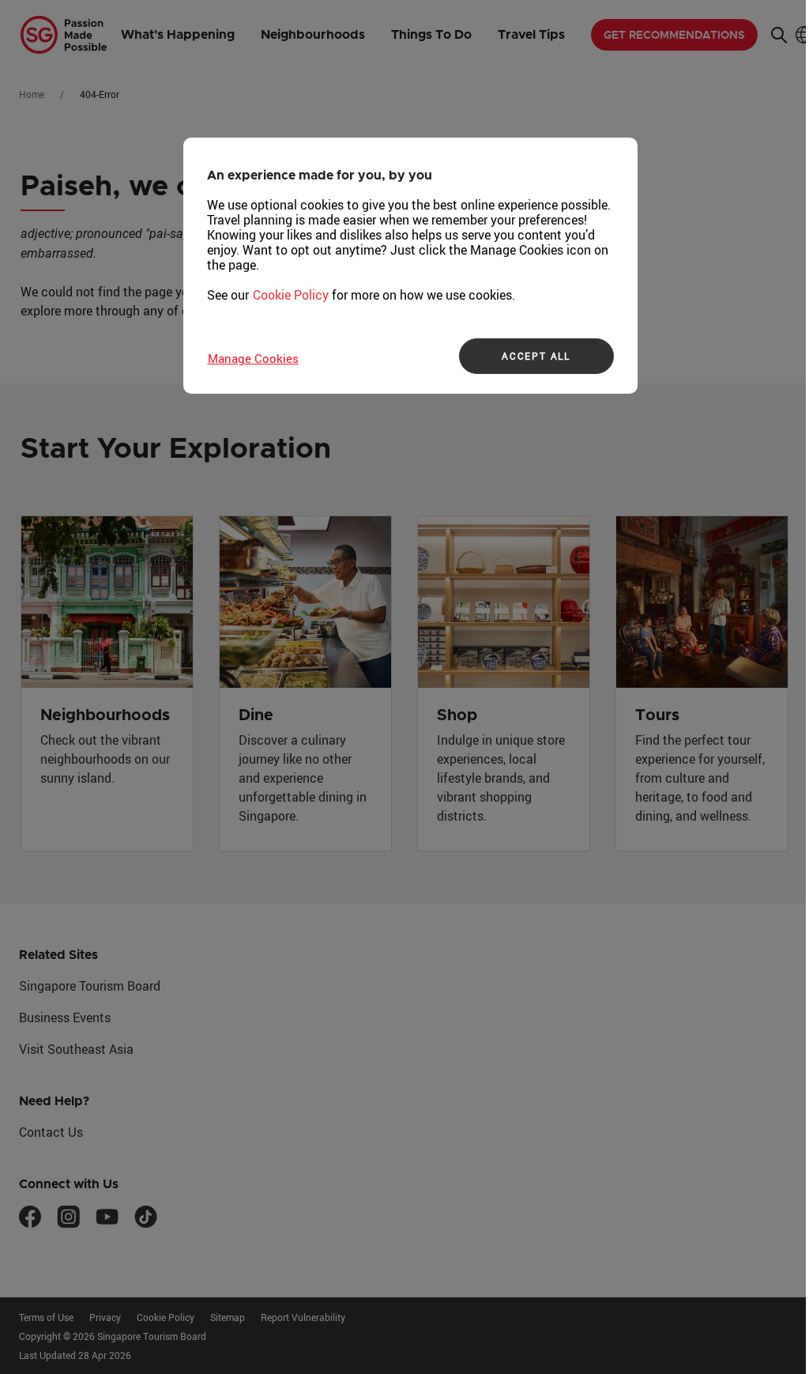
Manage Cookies (253, 358)
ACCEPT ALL (536, 355)
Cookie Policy (291, 295)
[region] (410, 266)
